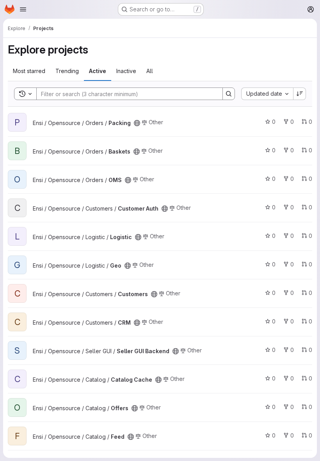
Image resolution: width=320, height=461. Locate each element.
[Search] (228, 94)
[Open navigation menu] (23, 9)
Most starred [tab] (29, 71)
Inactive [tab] (126, 71)
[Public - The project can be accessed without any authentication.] (137, 123)
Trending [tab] (67, 71)
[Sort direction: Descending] (299, 94)
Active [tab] (97, 71)
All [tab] (149, 71)
